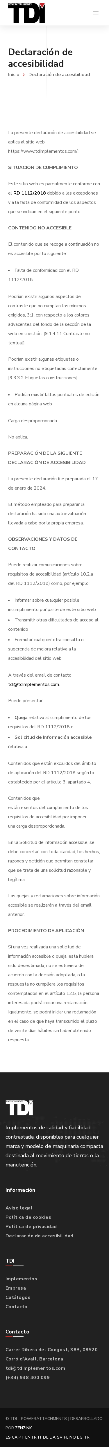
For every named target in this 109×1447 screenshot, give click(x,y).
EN (28, 1437)
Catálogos (18, 1297)
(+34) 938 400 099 (28, 1377)
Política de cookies (28, 1217)
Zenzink (23, 1428)
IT (40, 1437)
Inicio (13, 74)
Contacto (17, 1307)
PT (21, 1437)
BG (80, 1437)
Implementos (21, 1279)
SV (60, 1437)
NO (72, 1437)
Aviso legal (19, 1208)
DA (53, 1437)
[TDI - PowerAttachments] (26, 13)
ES (8, 1437)
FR (34, 1437)
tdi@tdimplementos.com (33, 684)
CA (15, 1437)
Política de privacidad (31, 1226)
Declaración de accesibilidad (40, 1236)
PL (66, 1437)
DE (46, 1437)
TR (87, 1437)
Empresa (16, 1288)
